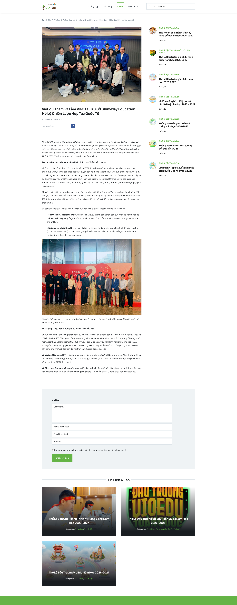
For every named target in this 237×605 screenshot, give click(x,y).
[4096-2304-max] (153, 96)
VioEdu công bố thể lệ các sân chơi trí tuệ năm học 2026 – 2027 (177, 103)
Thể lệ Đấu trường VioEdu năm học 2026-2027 (176, 80)
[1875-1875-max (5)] (153, 118)
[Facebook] (73, 126)
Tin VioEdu (174, 28)
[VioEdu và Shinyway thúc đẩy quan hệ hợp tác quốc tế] (91, 28)
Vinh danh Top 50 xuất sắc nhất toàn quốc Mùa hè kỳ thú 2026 (176, 169)
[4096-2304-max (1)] (153, 141)
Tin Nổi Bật (164, 28)
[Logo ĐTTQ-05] (153, 50)
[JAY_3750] (153, 28)
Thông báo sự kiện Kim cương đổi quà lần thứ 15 (175, 147)
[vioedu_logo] (49, 4)
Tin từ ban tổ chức (177, 50)
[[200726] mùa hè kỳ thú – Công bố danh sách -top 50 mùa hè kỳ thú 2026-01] (153, 163)
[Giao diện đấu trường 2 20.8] (153, 74)
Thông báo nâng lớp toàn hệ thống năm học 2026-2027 (174, 125)
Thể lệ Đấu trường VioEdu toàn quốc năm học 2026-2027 (176, 58)
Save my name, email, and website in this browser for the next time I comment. (90, 450)
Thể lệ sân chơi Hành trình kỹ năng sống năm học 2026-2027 (176, 34)
